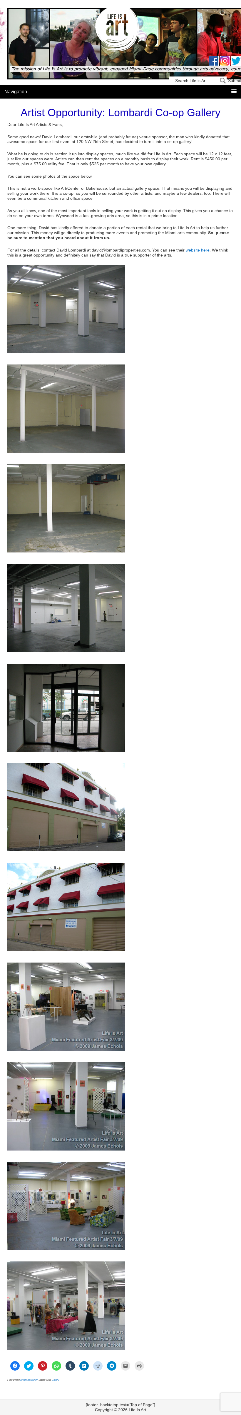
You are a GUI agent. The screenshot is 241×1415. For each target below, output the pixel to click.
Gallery (55, 1380)
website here (198, 250)
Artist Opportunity (29, 1380)
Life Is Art (120, 30)
